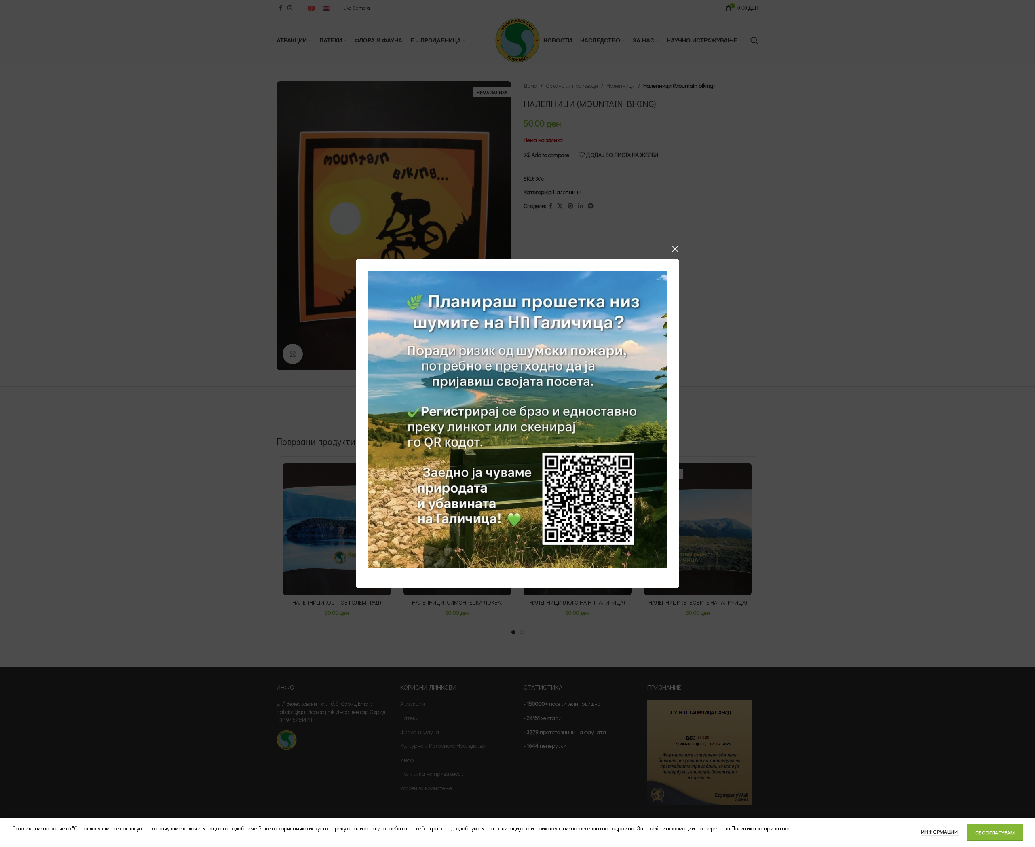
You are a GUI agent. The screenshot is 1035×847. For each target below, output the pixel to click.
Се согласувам (995, 832)
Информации (940, 831)
